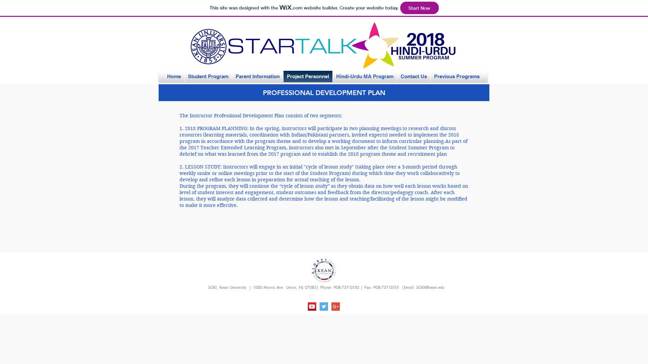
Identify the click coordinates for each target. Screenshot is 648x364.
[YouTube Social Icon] (312, 306)
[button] (324, 92)
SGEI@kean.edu (430, 287)
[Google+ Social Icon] (335, 306)
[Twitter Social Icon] (324, 306)
